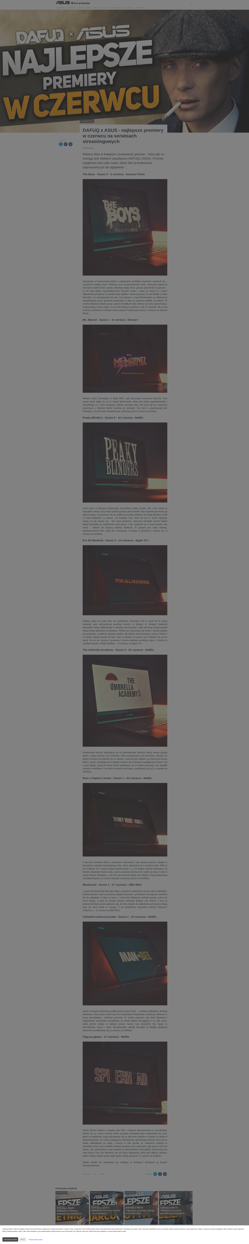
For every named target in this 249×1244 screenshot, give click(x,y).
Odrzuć (23, 1239)
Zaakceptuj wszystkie (10, 1239)
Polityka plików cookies (36, 1239)
